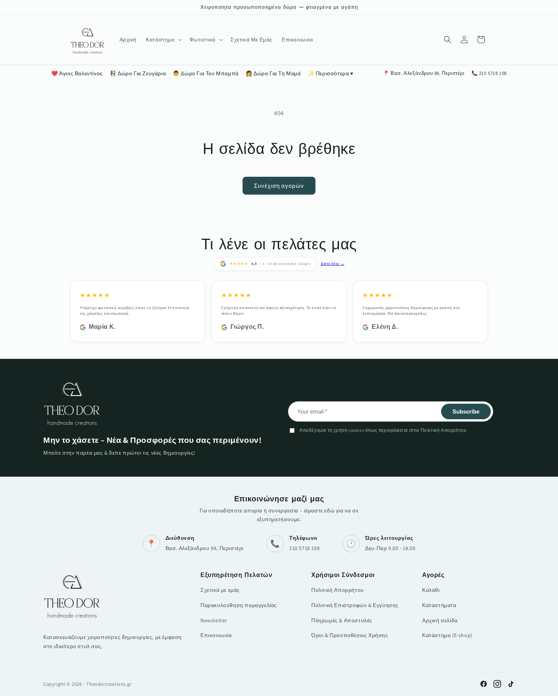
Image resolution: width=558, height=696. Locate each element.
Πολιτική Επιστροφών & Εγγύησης (355, 605)
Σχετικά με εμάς (220, 590)
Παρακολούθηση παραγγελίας (238, 605)
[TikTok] (511, 684)
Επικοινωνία (216, 635)
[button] (162, 40)
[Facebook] (483, 684)
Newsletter (213, 620)
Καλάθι (431, 590)
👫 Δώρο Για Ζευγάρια (138, 73)
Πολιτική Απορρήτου (337, 590)
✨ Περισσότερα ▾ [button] (330, 73)
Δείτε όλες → (332, 263)
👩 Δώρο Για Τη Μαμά (273, 73)
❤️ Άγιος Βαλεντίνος (77, 73)
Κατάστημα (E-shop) (447, 635)
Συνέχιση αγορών (279, 185)
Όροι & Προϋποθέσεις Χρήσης (349, 635)
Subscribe (465, 411)
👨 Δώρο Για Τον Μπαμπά (206, 73)
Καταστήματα (439, 605)
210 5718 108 (304, 548)
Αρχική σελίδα (440, 620)
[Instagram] (497, 684)
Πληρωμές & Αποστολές (341, 620)
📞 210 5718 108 (489, 73)
